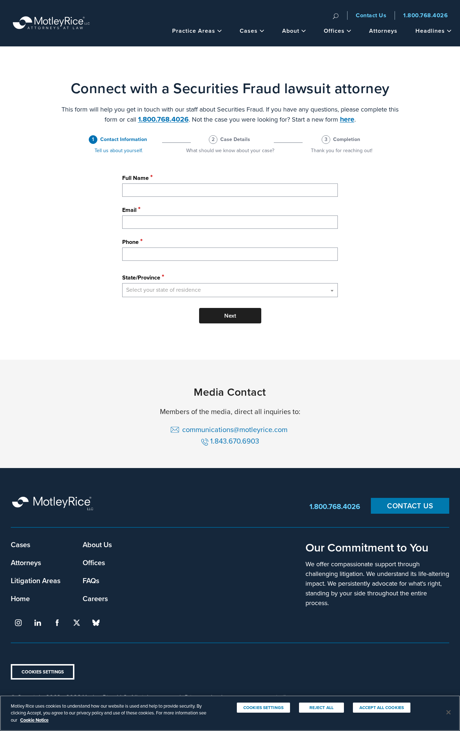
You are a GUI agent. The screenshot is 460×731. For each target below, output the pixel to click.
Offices (334, 31)
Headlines (430, 31)
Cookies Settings (43, 671)
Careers (95, 598)
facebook (57, 622)
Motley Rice (54, 506)
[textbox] (230, 290)
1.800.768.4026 (425, 15)
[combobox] (230, 290)
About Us (97, 544)
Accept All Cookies (381, 707)
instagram (18, 622)
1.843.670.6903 (234, 441)
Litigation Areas (35, 580)
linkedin (37, 622)
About (290, 31)
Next (230, 316)
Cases (249, 31)
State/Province (141, 277)
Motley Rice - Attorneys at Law (51, 23)
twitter (76, 622)
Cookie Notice (34, 720)
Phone (130, 242)
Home (20, 598)
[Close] (448, 712)
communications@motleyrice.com (235, 429)
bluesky (96, 622)
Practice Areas (193, 31)
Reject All (321, 707)
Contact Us (371, 15)
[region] (230, 713)
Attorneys (383, 31)
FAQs (91, 580)
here (347, 119)
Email (129, 210)
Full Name (135, 178)
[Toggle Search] (335, 15)
